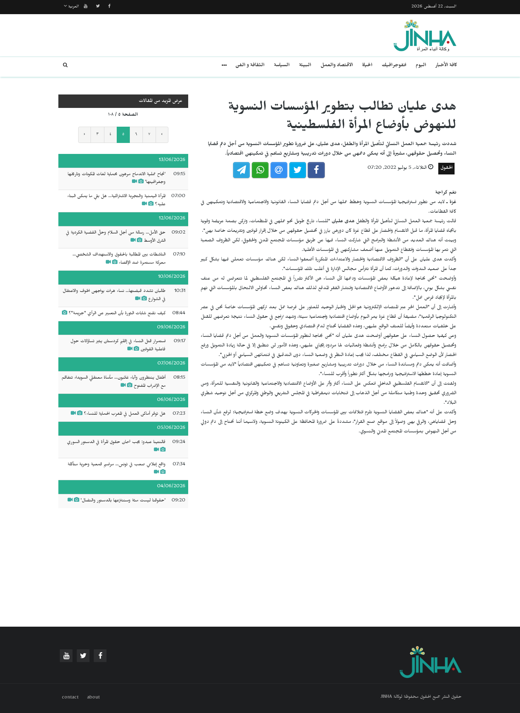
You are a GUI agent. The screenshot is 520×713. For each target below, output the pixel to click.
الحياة (367, 66)
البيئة (305, 66)
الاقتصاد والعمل (336, 66)
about (93, 698)
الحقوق (446, 169)
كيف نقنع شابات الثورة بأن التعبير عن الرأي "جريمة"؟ (116, 314)
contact (70, 698)
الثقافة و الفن (250, 66)
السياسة (282, 66)
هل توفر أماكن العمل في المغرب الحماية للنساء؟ (125, 414)
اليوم (421, 66)
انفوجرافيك (394, 66)
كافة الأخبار (446, 66)
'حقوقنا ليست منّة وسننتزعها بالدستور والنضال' (123, 501)
